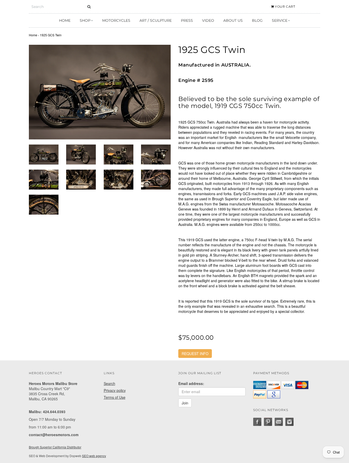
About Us (233, 20)
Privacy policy (115, 390)
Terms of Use (114, 397)
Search (109, 383)
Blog (257, 20)
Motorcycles (116, 20)
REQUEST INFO (195, 353)
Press (187, 20)
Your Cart (284, 6)
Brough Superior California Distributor (55, 447)
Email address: (191, 383)
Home (65, 20)
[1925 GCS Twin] (100, 92)
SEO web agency (94, 456)
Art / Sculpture (155, 20)
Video (208, 20)
